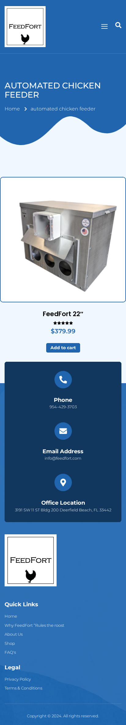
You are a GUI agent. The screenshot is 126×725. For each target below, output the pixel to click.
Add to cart (63, 347)
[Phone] (63, 379)
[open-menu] (104, 26)
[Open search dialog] (118, 27)
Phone (63, 400)
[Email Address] (63, 431)
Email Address (63, 451)
